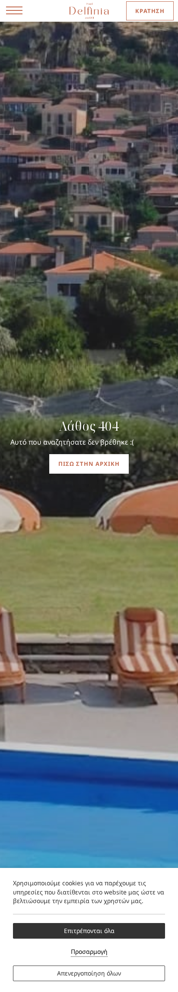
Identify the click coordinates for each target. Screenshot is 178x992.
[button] (14, 11)
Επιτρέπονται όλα (89, 931)
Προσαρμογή (89, 951)
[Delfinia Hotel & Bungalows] (89, 11)
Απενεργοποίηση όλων (89, 973)
